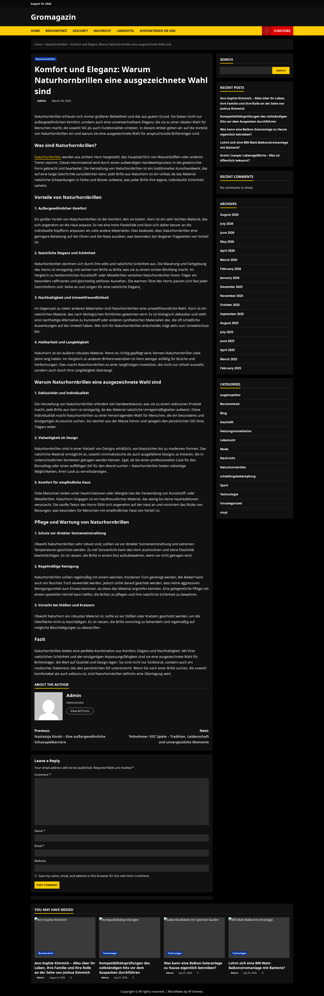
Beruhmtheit (56, 31)
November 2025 (231, 296)
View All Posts (80, 711)
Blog (223, 413)
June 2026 (227, 232)
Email (39, 846)
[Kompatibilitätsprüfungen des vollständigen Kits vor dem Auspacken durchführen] (129, 937)
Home (35, 31)
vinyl (223, 512)
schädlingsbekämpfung (238, 476)
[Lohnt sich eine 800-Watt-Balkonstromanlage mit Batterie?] (259, 937)
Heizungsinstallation (236, 431)
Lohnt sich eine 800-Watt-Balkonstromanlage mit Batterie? (257, 965)
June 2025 (227, 341)
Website (40, 861)
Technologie (229, 494)
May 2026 (227, 242)
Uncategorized (231, 503)
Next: (169, 736)
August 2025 (229, 323)
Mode (224, 449)
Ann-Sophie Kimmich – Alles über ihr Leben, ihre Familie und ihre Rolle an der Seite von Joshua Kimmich (252, 103)
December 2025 (231, 287)
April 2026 (227, 251)
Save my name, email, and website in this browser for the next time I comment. (94, 876)
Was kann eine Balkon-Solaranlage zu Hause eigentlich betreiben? (193, 965)
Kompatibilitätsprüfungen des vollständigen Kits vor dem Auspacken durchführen (124, 968)
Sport (224, 485)
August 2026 (229, 214)
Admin (41, 101)
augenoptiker (230, 395)
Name (39, 831)
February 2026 (230, 269)
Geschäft (80, 31)
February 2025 (230, 368)
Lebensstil (125, 31)
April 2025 (227, 350)
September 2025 (232, 314)
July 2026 (226, 223)
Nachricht (102, 31)
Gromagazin (53, 17)
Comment (42, 775)
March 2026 (228, 260)
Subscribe (282, 31)
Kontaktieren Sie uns (158, 31)
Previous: (69, 736)
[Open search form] (258, 30)
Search (226, 59)
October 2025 (230, 305)
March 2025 (228, 359)
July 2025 (226, 332)
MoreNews (175, 991)
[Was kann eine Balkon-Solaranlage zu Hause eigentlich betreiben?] (194, 937)
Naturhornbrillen (45, 59)
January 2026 (229, 278)
